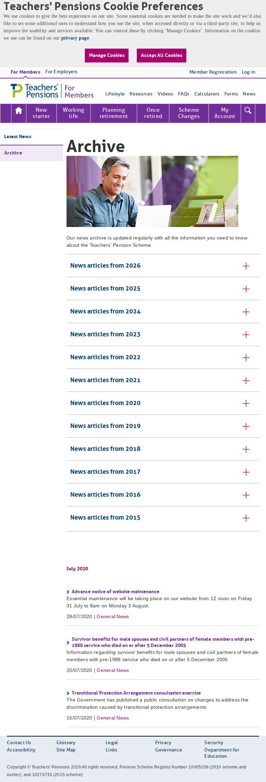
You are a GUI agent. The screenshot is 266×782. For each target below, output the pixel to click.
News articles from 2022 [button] (105, 357)
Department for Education (221, 753)
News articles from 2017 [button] (105, 472)
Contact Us (19, 743)
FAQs (183, 94)
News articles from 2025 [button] (105, 288)
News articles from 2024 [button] (105, 311)
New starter (41, 113)
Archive (13, 153)
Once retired (153, 113)
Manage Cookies (106, 55)
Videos (165, 94)
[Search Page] (248, 113)
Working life (74, 113)
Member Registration (213, 72)
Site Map (66, 750)
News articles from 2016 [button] (105, 494)
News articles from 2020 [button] (105, 403)
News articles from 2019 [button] (105, 426)
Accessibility (21, 750)
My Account (225, 113)
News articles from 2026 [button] (105, 265)
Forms (231, 94)
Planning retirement (114, 113)
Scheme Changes (189, 113)
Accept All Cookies (161, 55)
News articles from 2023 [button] (105, 334)
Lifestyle (115, 94)
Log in (249, 72)
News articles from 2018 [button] (105, 449)
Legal (112, 743)
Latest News (17, 137)
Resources (141, 94)
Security (213, 743)
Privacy (163, 743)
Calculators (207, 94)
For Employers (61, 72)
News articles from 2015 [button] (105, 517)
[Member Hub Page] (18, 113)
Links (111, 750)
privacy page (75, 38)
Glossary (66, 743)
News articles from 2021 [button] (105, 380)
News (249, 94)
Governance (169, 750)
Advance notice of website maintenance (115, 592)
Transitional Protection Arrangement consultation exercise (136, 693)
